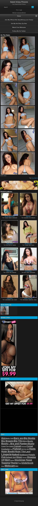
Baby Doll (10, 438)
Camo (11, 446)
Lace (12, 299)
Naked (10, 217)
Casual (6, 217)
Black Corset (10, 271)
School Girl (11, 457)
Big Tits (10, 245)
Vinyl (2, 466)
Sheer (19, 457)
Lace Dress (10, 298)
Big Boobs (29, 438)
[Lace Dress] (10, 286)
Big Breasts (25, 299)
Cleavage (23, 446)
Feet (11, 449)
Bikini (24, 441)
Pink (3, 457)
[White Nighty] (10, 231)
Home (19, 16)
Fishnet (17, 449)
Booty (4, 443)
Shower (24, 457)
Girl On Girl (25, 449)
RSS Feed (14, 12)
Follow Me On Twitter (19, 31)
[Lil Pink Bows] (28, 259)
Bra (9, 444)
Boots (30, 441)
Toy (30, 217)
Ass (33, 178)
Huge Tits (20, 451)
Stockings (26, 217)
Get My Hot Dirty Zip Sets (19, 23)
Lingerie (14, 245)
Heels (27, 272)
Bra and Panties (19, 443)
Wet (16, 466)
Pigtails (31, 455)
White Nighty (10, 243)
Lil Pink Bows (28, 271)
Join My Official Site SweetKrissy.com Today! (19, 20)
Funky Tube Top (28, 298)
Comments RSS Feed (21, 12)
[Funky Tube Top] (28, 286)
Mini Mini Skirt (28, 243)
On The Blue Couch (10, 216)
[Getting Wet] (4, 310)
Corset (7, 272)
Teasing (5, 463)
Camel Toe (30, 299)
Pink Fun (28, 216)
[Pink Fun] (28, 204)
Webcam (33, 217)
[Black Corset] (10, 259)
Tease (35, 299)
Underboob (14, 217)
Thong (15, 299)
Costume (5, 449)
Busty (31, 443)
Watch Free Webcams (19, 27)
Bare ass (19, 438)
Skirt (30, 245)
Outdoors (23, 455)
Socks (32, 245)
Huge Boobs (32, 272)
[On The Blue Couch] (10, 204)
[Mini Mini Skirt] (28, 231)
